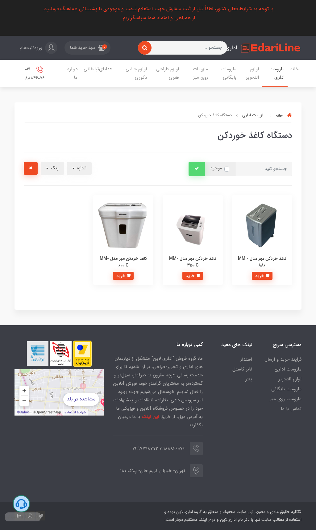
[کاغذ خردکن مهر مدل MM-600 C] (123, 225)
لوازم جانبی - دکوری (134, 73)
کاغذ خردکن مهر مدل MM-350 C (192, 262)
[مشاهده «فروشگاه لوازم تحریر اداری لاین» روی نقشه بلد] (59, 392)
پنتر (248, 379)
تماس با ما (291, 408)
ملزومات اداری (277, 73)
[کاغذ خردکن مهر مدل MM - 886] (262, 225)
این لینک (150, 416)
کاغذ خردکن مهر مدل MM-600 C (123, 262)
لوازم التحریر (252, 73)
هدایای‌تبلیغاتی (98, 69)
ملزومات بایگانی (228, 73)
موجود (216, 168)
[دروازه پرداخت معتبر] (82, 354)
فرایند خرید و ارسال (282, 359)
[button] (87, 48)
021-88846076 (34, 74)
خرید (260, 275)
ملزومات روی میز (200, 73)
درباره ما (72, 73)
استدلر (246, 359)
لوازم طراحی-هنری (166, 73)
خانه (294, 69)
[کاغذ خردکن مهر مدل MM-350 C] (192, 225)
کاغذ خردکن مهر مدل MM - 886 (262, 262)
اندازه (81, 168)
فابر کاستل (242, 369)
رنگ (54, 168)
